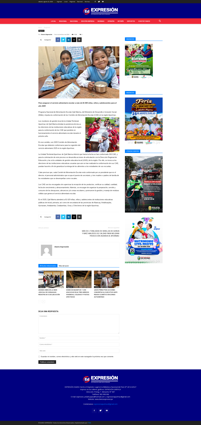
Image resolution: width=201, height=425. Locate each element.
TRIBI (89, 423)
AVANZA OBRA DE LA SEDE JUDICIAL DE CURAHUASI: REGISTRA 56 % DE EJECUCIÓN (49, 292)
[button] (160, 21)
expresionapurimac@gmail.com (105, 404)
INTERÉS (121, 21)
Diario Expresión (46, 34)
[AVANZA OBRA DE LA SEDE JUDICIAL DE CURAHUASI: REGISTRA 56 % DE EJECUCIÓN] (51, 279)
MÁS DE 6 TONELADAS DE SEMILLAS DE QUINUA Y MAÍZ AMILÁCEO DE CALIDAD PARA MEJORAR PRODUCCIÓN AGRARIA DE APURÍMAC (100, 233)
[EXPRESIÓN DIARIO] (100, 11)
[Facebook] (95, 1)
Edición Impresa (87, 21)
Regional (72, 1)
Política (97, 287)
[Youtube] (103, 1)
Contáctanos (144, 21)
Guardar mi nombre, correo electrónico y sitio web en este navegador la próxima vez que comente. (77, 356)
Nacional (80, 1)
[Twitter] (99, 1)
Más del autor (64, 266)
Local (65, 1)
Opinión (111, 21)
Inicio (40, 27)
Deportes (131, 21)
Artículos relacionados (48, 266)
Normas (87, 1)
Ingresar (59, 1)
